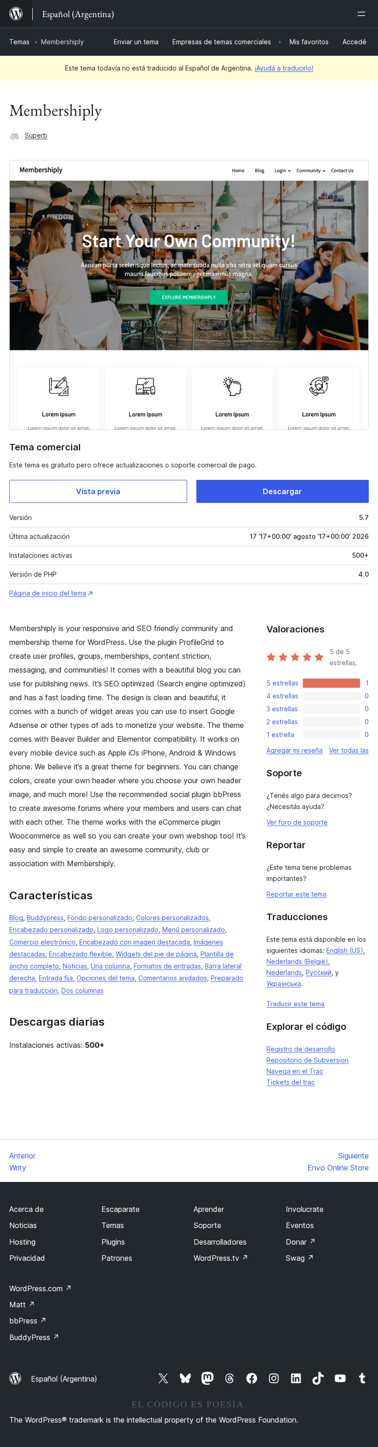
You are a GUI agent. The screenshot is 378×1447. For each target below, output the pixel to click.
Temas (19, 42)
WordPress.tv (221, 1258)
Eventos (300, 1225)
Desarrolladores (220, 1241)
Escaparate (120, 1209)
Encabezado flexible (80, 954)
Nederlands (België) (297, 961)
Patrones (116, 1258)
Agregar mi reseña (294, 750)
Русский (318, 972)
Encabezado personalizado (51, 929)
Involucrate (305, 1209)
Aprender (209, 1209)
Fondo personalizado (99, 917)
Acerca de (26, 1209)
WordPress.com (40, 1288)
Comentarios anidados (172, 978)
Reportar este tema (296, 894)
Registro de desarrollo (300, 1049)
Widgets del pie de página (156, 954)
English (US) (344, 950)
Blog (16, 917)
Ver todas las (349, 750)
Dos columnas (82, 990)
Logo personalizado (128, 929)
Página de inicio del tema (47, 593)
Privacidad (27, 1258)
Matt (22, 1304)
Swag (300, 1258)
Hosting (22, 1241)
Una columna (110, 966)
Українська (283, 983)
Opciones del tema (106, 978)
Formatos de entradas (167, 966)
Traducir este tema (295, 1004)
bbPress (28, 1320)
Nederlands (284, 972)
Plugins (113, 1241)
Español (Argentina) (64, 1378)
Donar (301, 1241)
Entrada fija (56, 978)
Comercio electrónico (42, 942)
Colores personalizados (172, 917)
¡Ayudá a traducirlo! (283, 68)
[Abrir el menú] (363, 14)
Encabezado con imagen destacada (134, 942)
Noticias (75, 966)
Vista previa (98, 491)
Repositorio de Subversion (307, 1060)
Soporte (207, 1225)
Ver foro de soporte (297, 822)
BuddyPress (34, 1337)
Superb (36, 135)
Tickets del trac (290, 1082)
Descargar (282, 491)
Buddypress (45, 917)
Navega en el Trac (294, 1071)
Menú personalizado (193, 929)
